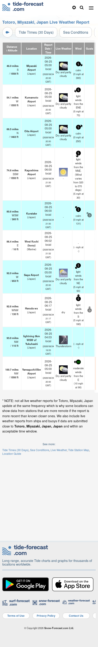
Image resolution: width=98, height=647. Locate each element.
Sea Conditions (75, 32)
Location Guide (11, 453)
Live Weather (59, 450)
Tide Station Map (78, 450)
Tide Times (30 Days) (36, 32)
